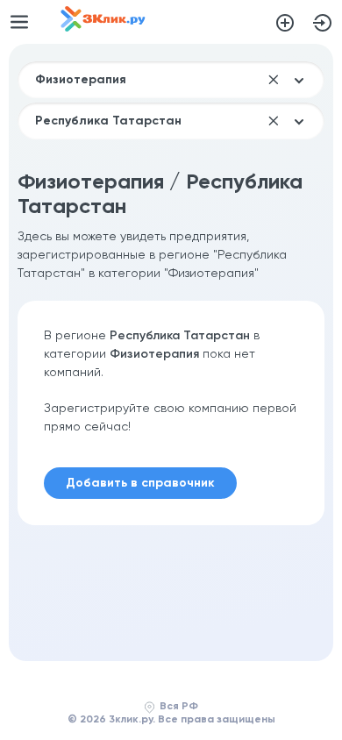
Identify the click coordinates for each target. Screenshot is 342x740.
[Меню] (19, 21)
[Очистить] (273, 79)
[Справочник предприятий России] (103, 28)
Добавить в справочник (285, 22)
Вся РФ (179, 706)
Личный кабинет (322, 22)
